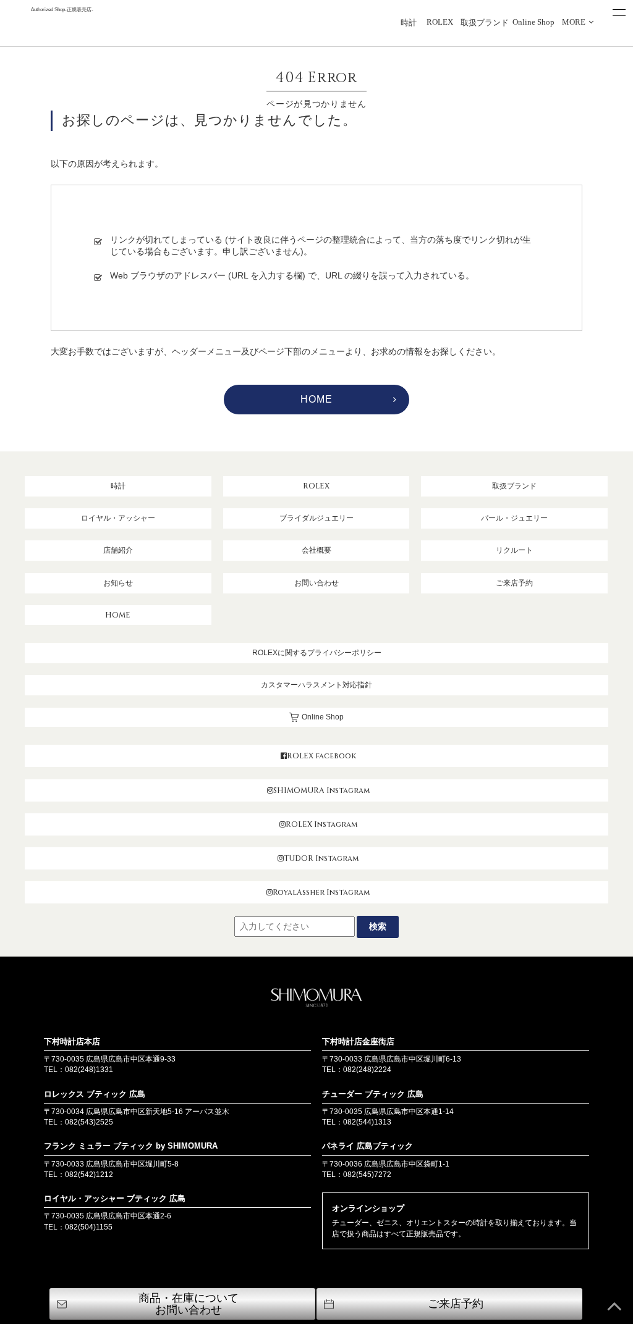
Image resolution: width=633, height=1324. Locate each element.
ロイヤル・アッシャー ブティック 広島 (114, 1198)
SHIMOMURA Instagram (321, 790)
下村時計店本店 (72, 1041)
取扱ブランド (485, 23)
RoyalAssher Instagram (321, 892)
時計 (409, 23)
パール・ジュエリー (514, 518)
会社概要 (316, 550)
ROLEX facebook (321, 756)
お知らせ (118, 583)
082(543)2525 (89, 1122)
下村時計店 (61, 26)
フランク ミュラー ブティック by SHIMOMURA (131, 1145)
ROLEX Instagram (321, 824)
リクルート (514, 550)
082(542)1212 (89, 1174)
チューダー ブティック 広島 (372, 1094)
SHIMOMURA (316, 999)
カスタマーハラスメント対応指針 (316, 685)
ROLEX (440, 22)
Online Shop (533, 22)
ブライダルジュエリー (316, 518)
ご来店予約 (514, 583)
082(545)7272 (367, 1174)
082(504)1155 (89, 1227)
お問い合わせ (316, 583)
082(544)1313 (367, 1122)
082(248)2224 (367, 1069)
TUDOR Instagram (321, 858)
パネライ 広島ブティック (367, 1145)
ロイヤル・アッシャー (118, 518)
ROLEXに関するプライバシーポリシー (316, 652)
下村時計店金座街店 (358, 1041)
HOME (316, 399)
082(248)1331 (89, 1069)
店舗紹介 (118, 550)
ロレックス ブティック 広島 (94, 1094)
